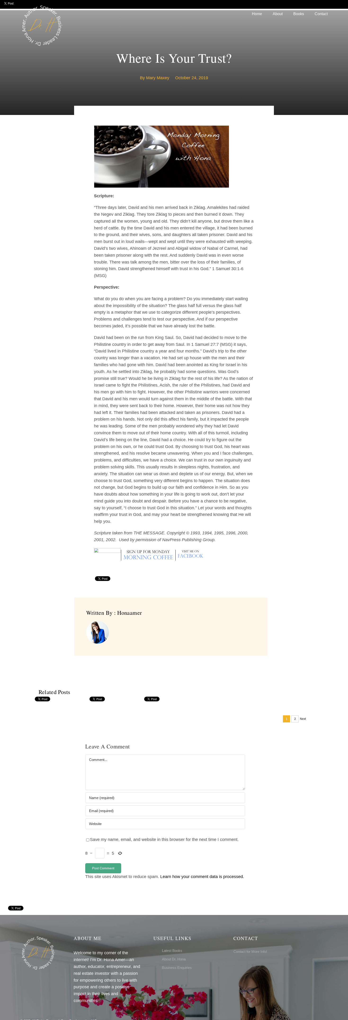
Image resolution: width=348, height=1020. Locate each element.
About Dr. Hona (174, 959)
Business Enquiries (177, 968)
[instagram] (242, 965)
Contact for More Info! (250, 952)
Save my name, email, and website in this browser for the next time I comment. (164, 839)
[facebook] (234, 965)
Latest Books (172, 951)
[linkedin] (250, 965)
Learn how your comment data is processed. (202, 876)
